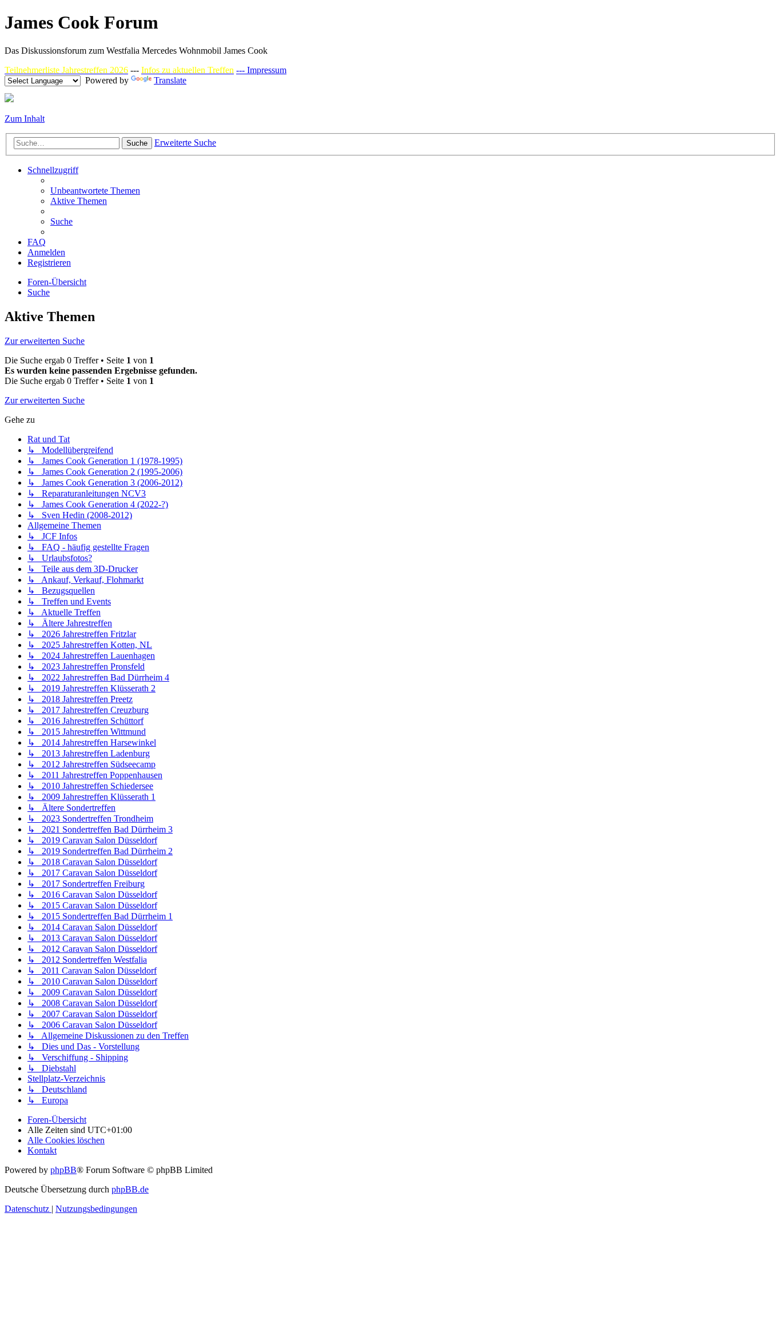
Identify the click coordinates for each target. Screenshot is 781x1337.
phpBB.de (130, 1189)
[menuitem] (95, 190)
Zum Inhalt (25, 118)
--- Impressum (261, 70)
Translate (170, 80)
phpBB (63, 1170)
